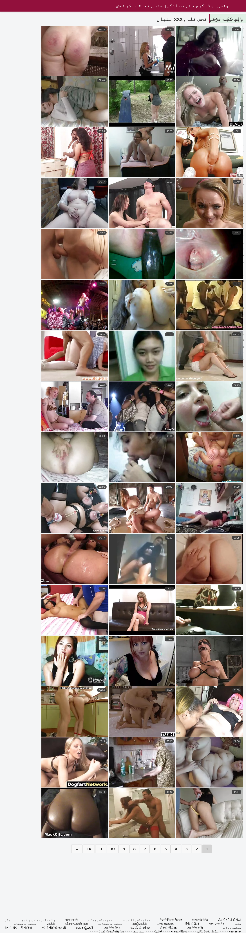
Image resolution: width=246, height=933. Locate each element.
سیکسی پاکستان (25, 924)
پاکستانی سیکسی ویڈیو (38, 920)
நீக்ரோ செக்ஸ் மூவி (76, 924)
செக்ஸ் (51, 924)
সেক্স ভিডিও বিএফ (112, 928)
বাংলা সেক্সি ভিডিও (200, 920)
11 (100, 849)
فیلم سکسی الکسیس (137, 920)
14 (89, 849)
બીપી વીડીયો (191, 924)
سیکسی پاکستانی (109, 924)
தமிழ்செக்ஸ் (140, 924)
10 (113, 849)
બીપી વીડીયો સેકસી (54, 928)
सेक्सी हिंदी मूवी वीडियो (19, 928)
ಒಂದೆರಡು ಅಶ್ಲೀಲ (141, 928)
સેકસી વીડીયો (168, 928)
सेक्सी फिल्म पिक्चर (171, 920)
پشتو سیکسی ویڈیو (100, 920)
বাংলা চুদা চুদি (71, 920)
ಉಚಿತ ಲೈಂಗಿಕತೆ (84, 928)
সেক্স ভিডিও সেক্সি (195, 928)
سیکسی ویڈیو (231, 928)
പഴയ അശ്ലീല (166, 924)
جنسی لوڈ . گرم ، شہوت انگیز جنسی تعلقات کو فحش (172, 6)
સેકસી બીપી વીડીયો (229, 920)
